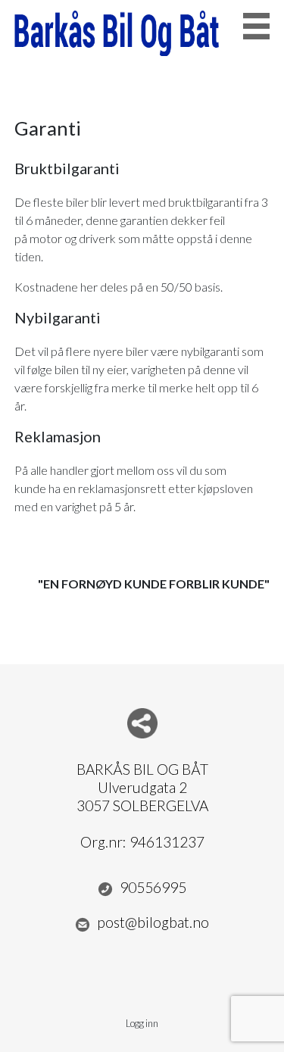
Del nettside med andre (142, 723)
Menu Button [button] (256, 26)
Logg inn (142, 1023)
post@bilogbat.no (153, 922)
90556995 (153, 887)
